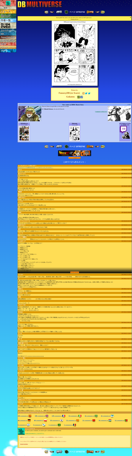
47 (83, 93)
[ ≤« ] (52, 12)
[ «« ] (46, 12)
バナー (3, 51)
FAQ (2, 34)
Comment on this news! (101, 111)
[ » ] (90, 12)
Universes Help (7, 40)
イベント (4, 47)
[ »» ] (102, 12)
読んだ (6, 16)
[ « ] (59, 12)
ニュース (6, 11)
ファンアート (6, 30)
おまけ (3, 44)
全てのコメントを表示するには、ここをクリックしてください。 (35, 167)
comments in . (25, 416)
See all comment (74, 272)
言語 (5, 8)
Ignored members (24, 444)
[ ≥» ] (97, 12)
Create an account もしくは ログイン (34, 433)
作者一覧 (6, 20)
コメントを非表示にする (74, 157)
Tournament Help (8, 37)
